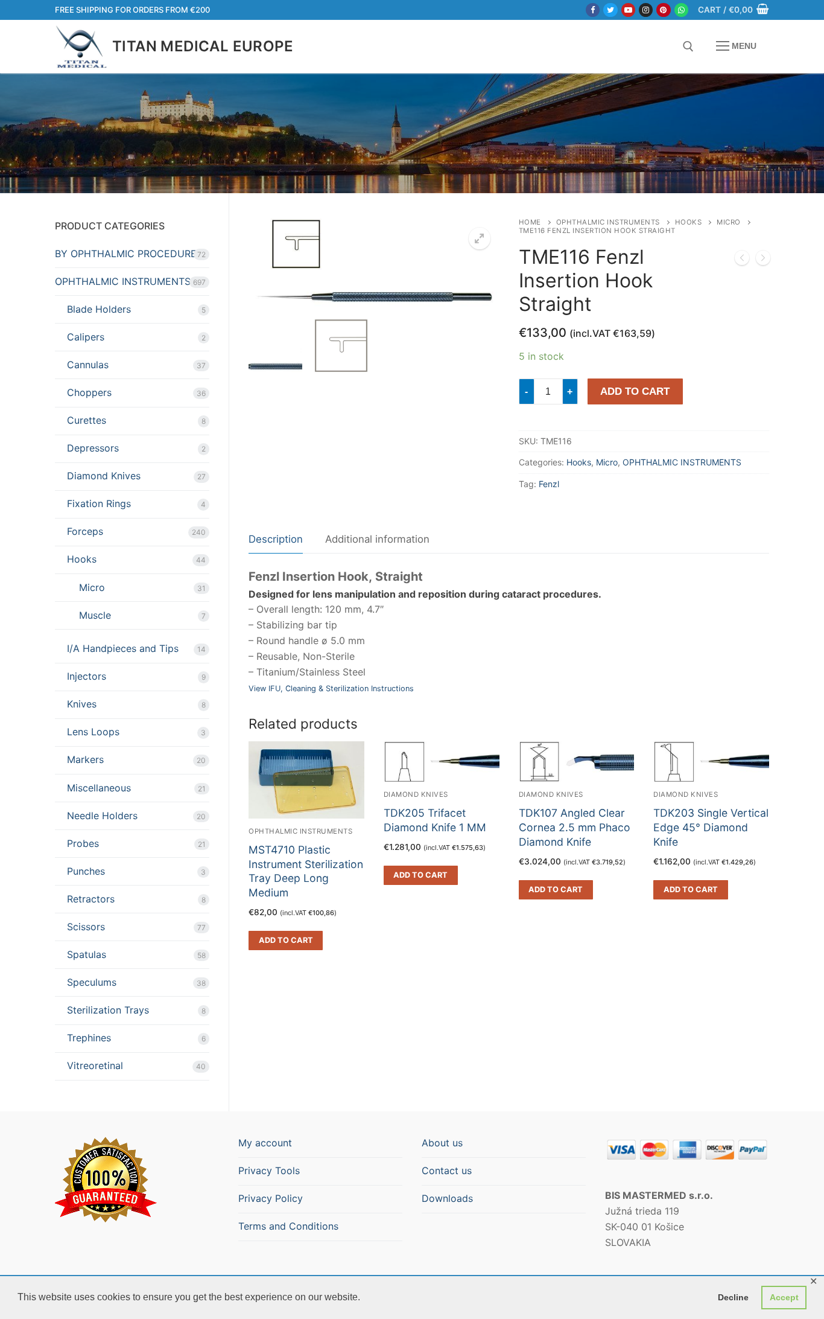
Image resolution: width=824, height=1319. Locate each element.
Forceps (85, 531)
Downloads (447, 1198)
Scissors (86, 927)
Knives (82, 704)
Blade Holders (99, 309)
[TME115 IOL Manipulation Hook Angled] (742, 260)
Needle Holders (102, 816)
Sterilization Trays (108, 1010)
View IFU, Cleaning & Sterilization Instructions (331, 688)
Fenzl (549, 484)
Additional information (377, 539)
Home (530, 222)
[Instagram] (646, 10)
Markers (85, 759)
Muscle (95, 615)
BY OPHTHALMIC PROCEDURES (129, 254)
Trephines (89, 1038)
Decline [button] (733, 1297)
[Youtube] (628, 10)
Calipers (85, 337)
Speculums (91, 982)
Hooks (688, 222)
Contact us (447, 1170)
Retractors (91, 899)
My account (265, 1143)
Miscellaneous (99, 788)
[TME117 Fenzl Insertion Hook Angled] (763, 260)
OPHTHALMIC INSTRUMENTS (608, 222)
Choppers (89, 392)
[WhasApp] (681, 10)
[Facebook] (593, 10)
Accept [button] (784, 1297)
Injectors (86, 676)
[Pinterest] (663, 10)
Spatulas (86, 954)
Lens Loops (93, 732)
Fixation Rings (99, 503)
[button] (479, 238)
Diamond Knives (104, 476)
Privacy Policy (270, 1198)
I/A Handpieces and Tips (123, 648)
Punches (86, 871)
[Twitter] (610, 10)
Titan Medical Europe (202, 46)
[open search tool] (688, 46)
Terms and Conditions (288, 1226)
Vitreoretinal (95, 1065)
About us (442, 1143)
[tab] (276, 540)
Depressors (93, 448)
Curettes (86, 420)
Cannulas (88, 365)
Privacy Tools (269, 1170)
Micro (729, 222)
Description (276, 539)
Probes (83, 843)
